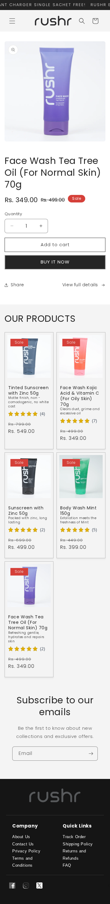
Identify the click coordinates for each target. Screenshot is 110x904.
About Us (21, 836)
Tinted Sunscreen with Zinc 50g (28, 390)
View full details (80, 285)
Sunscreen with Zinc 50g (25, 510)
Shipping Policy (78, 844)
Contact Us (23, 844)
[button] (12, 21)
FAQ (67, 865)
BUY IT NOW (55, 262)
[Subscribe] (90, 753)
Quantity (13, 214)
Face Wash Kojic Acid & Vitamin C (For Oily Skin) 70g (79, 396)
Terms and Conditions (22, 862)
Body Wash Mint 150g (78, 510)
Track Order (74, 836)
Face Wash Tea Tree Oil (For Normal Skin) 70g (28, 622)
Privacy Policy (26, 851)
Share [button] (17, 285)
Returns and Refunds (74, 854)
